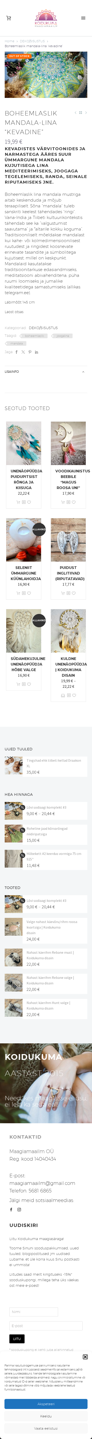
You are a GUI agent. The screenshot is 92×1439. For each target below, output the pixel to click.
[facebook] (11, 1209)
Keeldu (46, 1416)
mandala (16, 343)
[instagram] (19, 1209)
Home (9, 41)
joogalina (63, 336)
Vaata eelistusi (46, 1428)
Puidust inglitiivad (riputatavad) (70, 573)
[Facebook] (16, 352)
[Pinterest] (30, 352)
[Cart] (9, 18)
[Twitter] (23, 352)
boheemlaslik (34, 336)
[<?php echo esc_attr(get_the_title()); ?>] (23, 502)
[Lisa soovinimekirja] (29, 502)
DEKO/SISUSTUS (32, 41)
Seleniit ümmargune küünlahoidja (26, 573)
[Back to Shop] (80, 112)
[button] (85, 1357)
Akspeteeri (46, 1404)
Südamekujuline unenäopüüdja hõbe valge (28, 664)
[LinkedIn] (36, 352)
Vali (63, 695)
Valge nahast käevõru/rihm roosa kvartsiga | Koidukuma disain (52, 927)
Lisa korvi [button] (18, 502)
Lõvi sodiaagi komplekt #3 (46, 807)
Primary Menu (83, 18)
